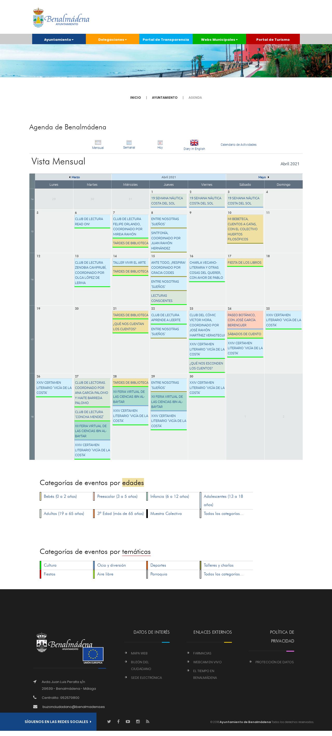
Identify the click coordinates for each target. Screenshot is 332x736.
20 (77, 308)
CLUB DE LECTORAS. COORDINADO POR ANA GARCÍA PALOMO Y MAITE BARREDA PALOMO (91, 392)
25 (268, 308)
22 (153, 308)
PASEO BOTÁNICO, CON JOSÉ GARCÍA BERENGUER (241, 319)
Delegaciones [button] (111, 39)
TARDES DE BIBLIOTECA (130, 242)
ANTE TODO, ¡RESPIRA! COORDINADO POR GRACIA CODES (168, 267)
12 (38, 255)
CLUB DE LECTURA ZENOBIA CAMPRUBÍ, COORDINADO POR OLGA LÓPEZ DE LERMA (90, 272)
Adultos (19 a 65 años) (64, 513)
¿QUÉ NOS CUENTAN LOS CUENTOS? (128, 326)
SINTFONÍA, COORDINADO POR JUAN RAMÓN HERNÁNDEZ (166, 240)
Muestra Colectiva (166, 513)
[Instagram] (138, 721)
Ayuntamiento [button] (57, 39)
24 (229, 308)
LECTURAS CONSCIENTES (161, 298)
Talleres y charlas (218, 565)
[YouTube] (128, 721)
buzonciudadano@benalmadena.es (74, 706)
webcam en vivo (207, 662)
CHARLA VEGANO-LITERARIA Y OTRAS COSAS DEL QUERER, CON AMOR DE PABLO (206, 270)
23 (191, 308)
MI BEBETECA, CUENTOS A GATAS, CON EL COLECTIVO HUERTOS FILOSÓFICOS (243, 228)
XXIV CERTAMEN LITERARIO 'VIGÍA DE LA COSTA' (207, 348)
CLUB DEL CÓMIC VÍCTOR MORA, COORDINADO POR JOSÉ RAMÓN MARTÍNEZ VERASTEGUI (207, 324)
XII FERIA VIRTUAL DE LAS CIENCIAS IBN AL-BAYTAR (91, 430)
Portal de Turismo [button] (273, 39)
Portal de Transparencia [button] (166, 39)
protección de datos (274, 662)
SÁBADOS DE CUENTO (244, 333)
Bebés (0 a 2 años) (60, 496)
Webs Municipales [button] (218, 39)
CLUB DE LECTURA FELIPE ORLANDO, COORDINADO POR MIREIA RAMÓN (127, 226)
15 (32, 231)
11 (268, 212)
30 (191, 376)
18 (268, 255)
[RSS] (147, 721)
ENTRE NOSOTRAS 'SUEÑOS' (165, 221)
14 (32, 199)
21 (115, 308)
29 (153, 376)
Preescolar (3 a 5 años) (117, 496)
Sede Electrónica (146, 677)
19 (38, 308)
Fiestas (49, 574)
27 (77, 376)
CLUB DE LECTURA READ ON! (89, 221)
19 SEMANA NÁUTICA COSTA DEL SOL (167, 200)
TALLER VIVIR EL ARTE (129, 262)
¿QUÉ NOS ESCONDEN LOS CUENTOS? (206, 366)
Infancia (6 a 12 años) (169, 496)
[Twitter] (109, 721)
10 (229, 212)
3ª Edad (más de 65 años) (120, 513)
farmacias (202, 653)
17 (229, 255)
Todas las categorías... (224, 513)
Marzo (76, 177)
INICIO (135, 97)
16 (32, 279)
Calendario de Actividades (239, 145)
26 (38, 376)
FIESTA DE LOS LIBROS (244, 262)
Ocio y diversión (111, 565)
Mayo (262, 177)
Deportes (158, 565)
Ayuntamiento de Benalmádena (245, 722)
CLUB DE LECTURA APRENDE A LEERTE (166, 317)
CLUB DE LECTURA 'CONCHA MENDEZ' (89, 414)
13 (77, 255)
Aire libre (105, 574)
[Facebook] (118, 721)
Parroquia (158, 574)
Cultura (50, 565)
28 (115, 376)
